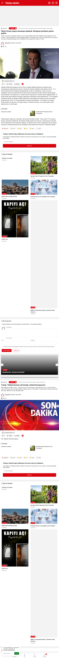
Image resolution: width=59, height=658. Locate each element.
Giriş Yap (16, 350)
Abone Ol (29, 145)
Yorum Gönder (6, 350)
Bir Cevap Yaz (7, 321)
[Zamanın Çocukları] (15, 113)
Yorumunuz (9, 327)
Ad (3, 340)
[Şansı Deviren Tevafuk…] (29, 365)
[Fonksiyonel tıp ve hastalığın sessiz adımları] (44, 189)
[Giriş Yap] (52, 2)
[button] (49, 2)
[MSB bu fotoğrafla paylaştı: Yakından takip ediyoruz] (44, 257)
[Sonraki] (57, 365)
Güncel (7, 43)
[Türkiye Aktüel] (12, 2)
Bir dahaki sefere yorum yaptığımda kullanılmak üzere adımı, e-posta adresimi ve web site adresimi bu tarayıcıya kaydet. (29, 346)
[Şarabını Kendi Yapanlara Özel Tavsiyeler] (44, 113)
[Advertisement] (29, 15)
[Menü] (2, 2)
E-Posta (33, 340)
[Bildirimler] (56, 2)
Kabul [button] (16, 653)
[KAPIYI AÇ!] (15, 257)
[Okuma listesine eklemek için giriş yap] (22, 84)
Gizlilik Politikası (6, 653)
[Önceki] (2, 365)
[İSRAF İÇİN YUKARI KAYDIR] (15, 189)
